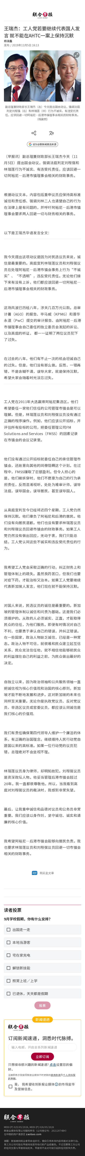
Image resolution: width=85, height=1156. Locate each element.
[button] (57, 1084)
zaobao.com (33, 1134)
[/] (42, 15)
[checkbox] (10, 1086)
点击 (53, 1064)
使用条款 (56, 1074)
